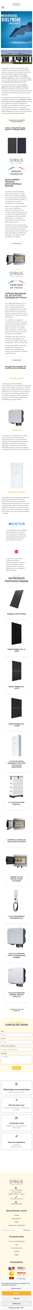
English (16, 1255)
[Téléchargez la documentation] (16, 1084)
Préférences (16, 1304)
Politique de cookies (14, 1307)
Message (4, 1053)
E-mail (3, 1039)
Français (16, 1251)
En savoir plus (16, 598)
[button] (3, 57)
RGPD (22, 1307)
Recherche (26, 1230)
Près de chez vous (16, 1105)
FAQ (16, 1245)
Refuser (16, 1298)
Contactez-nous (16, 1123)
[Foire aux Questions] (16, 1136)
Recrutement (16, 1219)
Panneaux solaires (16, 378)
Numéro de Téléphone (8, 1046)
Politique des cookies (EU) (16, 1225)
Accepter (16, 1293)
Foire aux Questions (16, 1142)
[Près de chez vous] (16, 1100)
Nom (2, 1031)
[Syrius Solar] (16, 4)
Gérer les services (16, 1288)
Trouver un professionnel (16, 1241)
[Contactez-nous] (16, 1118)
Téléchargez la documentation (16, 1089)
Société (16, 1215)
